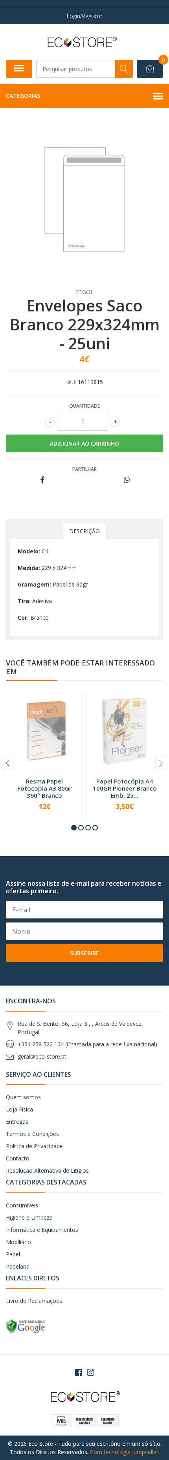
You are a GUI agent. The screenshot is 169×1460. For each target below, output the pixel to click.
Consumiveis (22, 1205)
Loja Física (19, 1109)
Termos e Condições (32, 1134)
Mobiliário (18, 1242)
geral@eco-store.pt (42, 1056)
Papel (13, 1254)
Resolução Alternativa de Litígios (47, 1170)
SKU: (71, 382)
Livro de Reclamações (34, 1300)
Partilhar (84, 469)
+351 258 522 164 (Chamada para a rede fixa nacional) (87, 1044)
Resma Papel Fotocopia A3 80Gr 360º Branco (44, 788)
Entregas (17, 1121)
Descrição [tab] (84, 531)
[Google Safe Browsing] (25, 1326)
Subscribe (84, 953)
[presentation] (8, 762)
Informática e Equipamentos (42, 1229)
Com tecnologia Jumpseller (124, 1452)
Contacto (17, 1158)
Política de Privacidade (34, 1146)
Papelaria (17, 1266)
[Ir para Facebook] (78, 1372)
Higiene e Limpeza (29, 1217)
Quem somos (23, 1097)
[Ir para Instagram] (90, 1372)
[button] (73, 827)
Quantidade (84, 406)
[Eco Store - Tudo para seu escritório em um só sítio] (81, 42)
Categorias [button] (23, 95)
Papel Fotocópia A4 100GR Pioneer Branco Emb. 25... (125, 788)
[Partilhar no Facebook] (42, 480)
